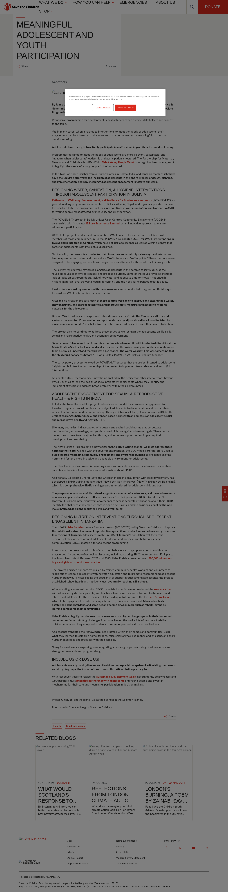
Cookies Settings (103, 107)
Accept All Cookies (126, 108)
